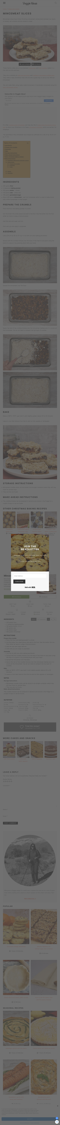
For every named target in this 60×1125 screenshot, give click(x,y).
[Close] (46, 536)
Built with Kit (30, 587)
